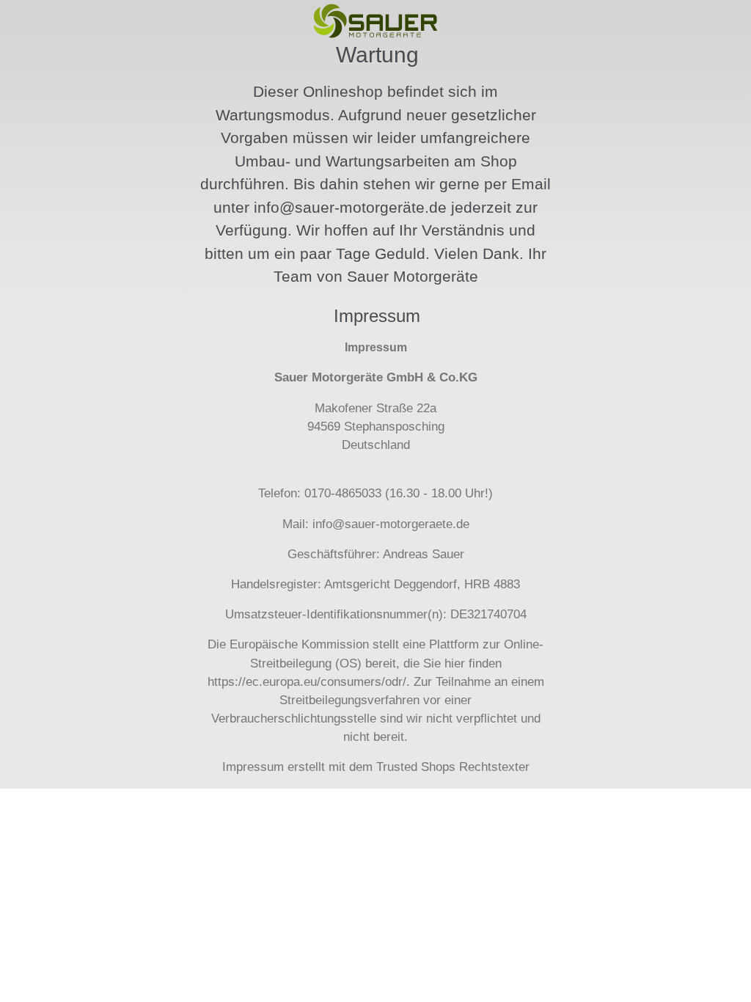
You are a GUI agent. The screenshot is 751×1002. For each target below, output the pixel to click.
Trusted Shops (415, 767)
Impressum (253, 767)
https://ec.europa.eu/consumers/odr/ (307, 682)
